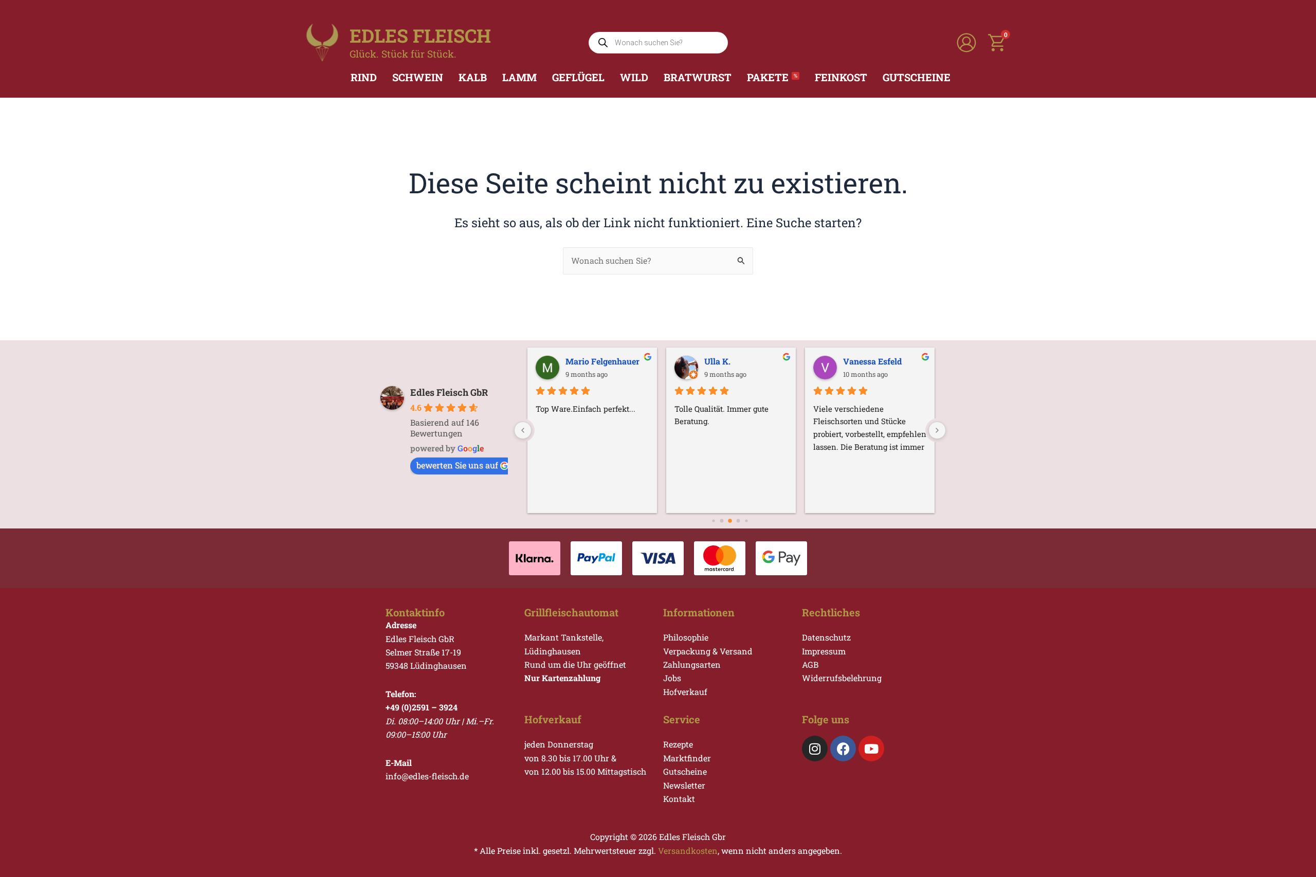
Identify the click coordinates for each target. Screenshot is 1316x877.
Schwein (417, 77)
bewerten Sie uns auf (457, 465)
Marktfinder (687, 758)
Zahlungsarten (692, 664)
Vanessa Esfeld (871, 361)
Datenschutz (826, 637)
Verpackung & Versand (708, 651)
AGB (810, 664)
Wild (634, 77)
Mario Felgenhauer (601, 361)
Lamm (519, 77)
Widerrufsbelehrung (842, 677)
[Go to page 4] (738, 520)
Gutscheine (917, 77)
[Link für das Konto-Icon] (966, 42)
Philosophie (685, 637)
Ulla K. (716, 361)
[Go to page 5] (746, 520)
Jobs (672, 677)
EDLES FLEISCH (420, 35)
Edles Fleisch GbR (449, 392)
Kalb (473, 77)
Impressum (824, 651)
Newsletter (684, 785)
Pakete (772, 77)
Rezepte (678, 744)
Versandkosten (688, 850)
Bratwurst (698, 77)
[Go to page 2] (722, 520)
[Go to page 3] (730, 521)
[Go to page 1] (713, 520)
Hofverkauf (685, 691)
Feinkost (841, 77)
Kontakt (679, 798)
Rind (364, 77)
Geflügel (578, 77)
